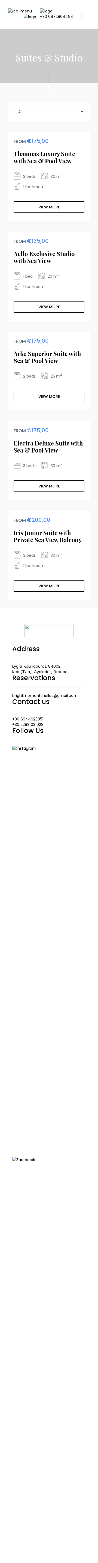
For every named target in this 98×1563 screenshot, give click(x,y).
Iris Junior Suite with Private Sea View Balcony (48, 536)
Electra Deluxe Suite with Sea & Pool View (48, 446)
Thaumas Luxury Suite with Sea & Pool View (44, 157)
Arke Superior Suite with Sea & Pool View (47, 357)
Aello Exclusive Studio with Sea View (44, 257)
